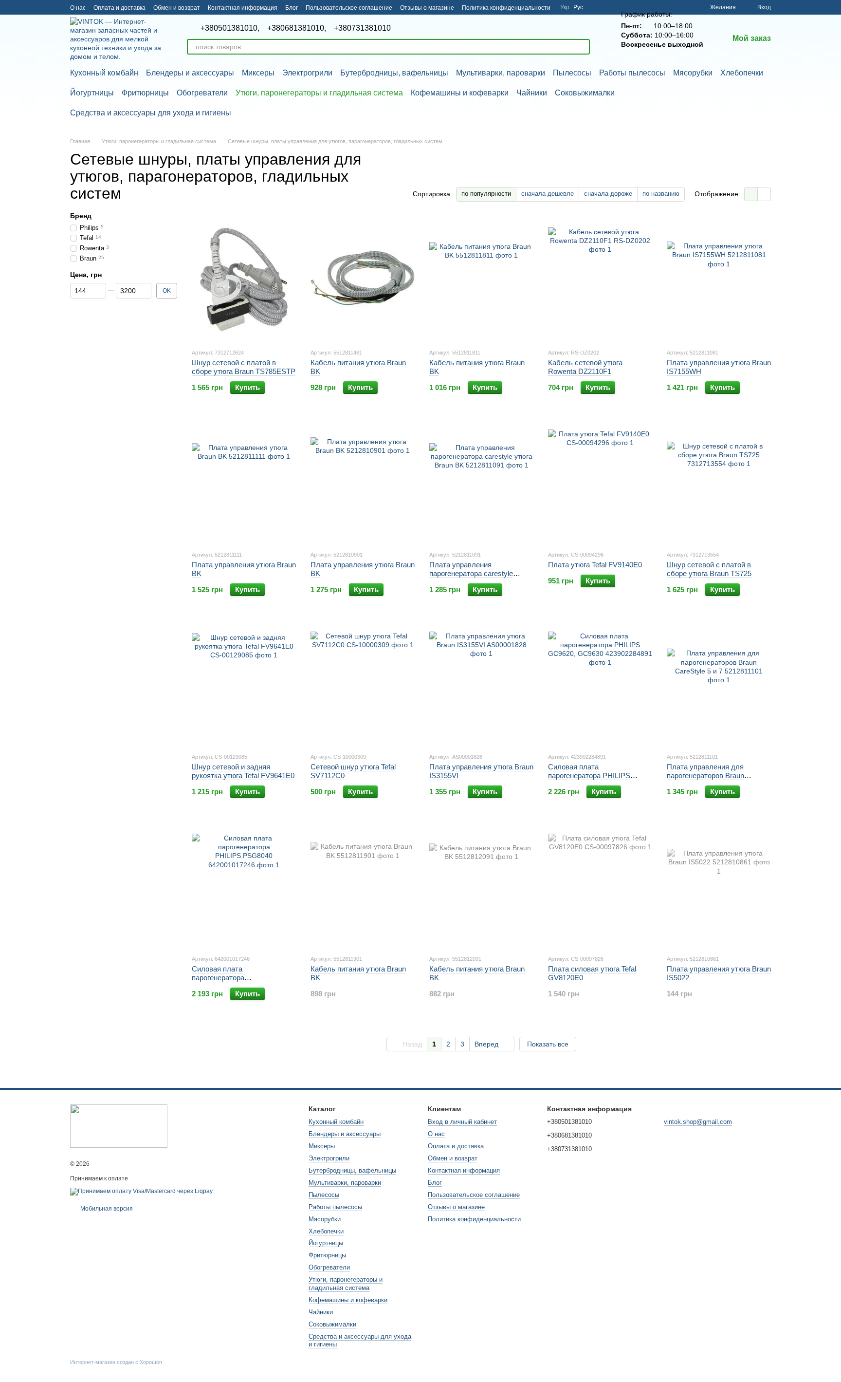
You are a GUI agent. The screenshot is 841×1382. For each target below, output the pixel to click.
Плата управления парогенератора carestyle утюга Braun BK (471, 573)
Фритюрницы (145, 93)
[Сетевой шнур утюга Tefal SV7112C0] (363, 684)
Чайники (531, 93)
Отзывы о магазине (427, 7)
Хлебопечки (741, 73)
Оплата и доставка (119, 7)
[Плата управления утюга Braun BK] (244, 481)
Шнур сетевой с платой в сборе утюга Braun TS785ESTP (243, 366)
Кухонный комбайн (104, 73)
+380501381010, (230, 28)
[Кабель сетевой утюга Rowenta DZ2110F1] (600, 279)
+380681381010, (296, 28)
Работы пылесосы (632, 73)
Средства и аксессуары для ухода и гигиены (150, 113)
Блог (291, 7)
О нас (78, 7)
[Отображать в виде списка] (764, 194)
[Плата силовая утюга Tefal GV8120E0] (600, 886)
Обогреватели (202, 93)
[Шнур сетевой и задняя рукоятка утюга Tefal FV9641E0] (244, 684)
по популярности (486, 193)
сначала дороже (608, 193)
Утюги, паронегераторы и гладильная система (319, 93)
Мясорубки (693, 73)
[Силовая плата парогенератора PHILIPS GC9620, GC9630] (600, 684)
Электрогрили (307, 73)
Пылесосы (572, 73)
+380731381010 (362, 28)
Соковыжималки (585, 93)
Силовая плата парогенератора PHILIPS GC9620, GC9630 (589, 775)
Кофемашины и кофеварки (460, 93)
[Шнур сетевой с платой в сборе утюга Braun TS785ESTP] (244, 279)
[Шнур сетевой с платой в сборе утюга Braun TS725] (719, 481)
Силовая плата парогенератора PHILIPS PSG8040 (222, 977)
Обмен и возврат (176, 7)
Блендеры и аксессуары (190, 73)
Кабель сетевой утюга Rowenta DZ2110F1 (585, 366)
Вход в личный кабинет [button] (462, 1121)
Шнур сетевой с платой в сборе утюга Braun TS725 (709, 569)
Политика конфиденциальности (506, 7)
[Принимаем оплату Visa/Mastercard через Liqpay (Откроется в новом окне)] (141, 1191)
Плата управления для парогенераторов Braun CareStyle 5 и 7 (705, 775)
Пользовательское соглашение (349, 7)
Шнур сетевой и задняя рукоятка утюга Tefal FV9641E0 (243, 771)
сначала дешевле (547, 193)
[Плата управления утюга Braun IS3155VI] (481, 684)
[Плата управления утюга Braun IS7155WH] (719, 279)
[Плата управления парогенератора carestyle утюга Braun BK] (481, 481)
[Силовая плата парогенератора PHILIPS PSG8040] (244, 886)
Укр (564, 7)
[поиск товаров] (582, 47)
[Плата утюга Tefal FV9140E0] (600, 481)
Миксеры (258, 73)
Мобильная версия (106, 1208)
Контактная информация (242, 7)
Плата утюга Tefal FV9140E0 (595, 564)
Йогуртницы (92, 93)
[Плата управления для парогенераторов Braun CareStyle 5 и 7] (719, 684)
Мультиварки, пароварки (500, 73)
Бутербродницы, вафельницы (394, 73)
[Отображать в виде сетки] (751, 194)
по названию (660, 193)
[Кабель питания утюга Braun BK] (363, 279)
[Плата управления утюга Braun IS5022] (719, 886)
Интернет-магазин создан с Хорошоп (116, 1362)
